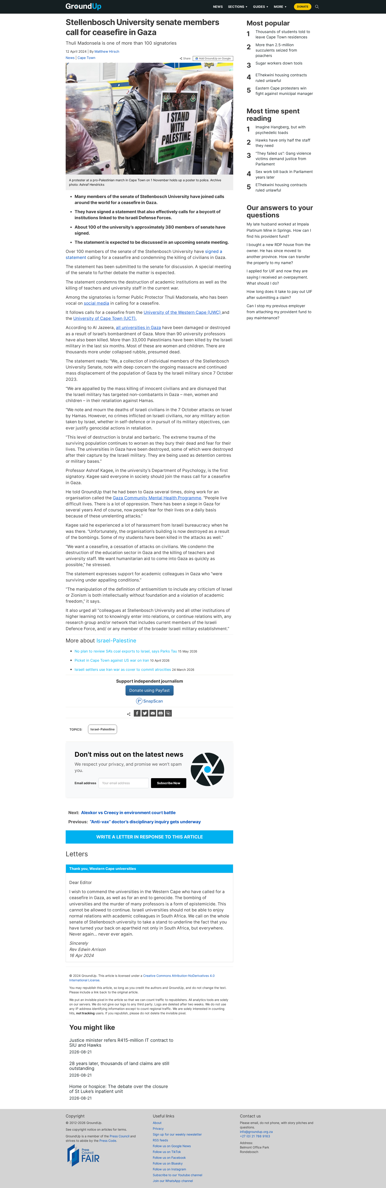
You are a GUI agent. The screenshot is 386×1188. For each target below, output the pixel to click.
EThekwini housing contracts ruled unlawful (281, 78)
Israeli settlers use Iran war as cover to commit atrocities (123, 669)
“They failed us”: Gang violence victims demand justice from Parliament (283, 159)
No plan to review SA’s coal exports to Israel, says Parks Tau (126, 651)
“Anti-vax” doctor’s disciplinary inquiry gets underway (145, 821)
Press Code (107, 1140)
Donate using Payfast (149, 690)
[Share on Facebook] (138, 715)
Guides (261, 6)
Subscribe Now (168, 783)
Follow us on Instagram (169, 1169)
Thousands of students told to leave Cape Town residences (283, 34)
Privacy (158, 1128)
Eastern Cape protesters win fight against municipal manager (284, 91)
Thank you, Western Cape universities (102, 868)
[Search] (317, 6)
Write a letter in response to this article (149, 837)
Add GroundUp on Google (215, 58)
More (280, 6)
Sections (238, 6)
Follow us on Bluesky (168, 1163)
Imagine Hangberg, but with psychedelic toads (281, 130)
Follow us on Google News (172, 1146)
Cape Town (86, 58)
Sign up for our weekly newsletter (177, 1134)
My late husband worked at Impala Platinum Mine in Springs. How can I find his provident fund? (279, 230)
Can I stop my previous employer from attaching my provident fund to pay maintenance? (279, 312)
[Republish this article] (168, 715)
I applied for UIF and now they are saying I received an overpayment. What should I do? (277, 277)
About (157, 1123)
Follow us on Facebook (169, 1157)
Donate (302, 6)
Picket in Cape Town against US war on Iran (112, 660)
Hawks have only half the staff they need (283, 143)
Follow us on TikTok (167, 1152)
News (218, 6)
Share (187, 58)
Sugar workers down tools (279, 63)
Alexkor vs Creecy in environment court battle (128, 812)
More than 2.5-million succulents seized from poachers (276, 50)
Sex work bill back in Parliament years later (284, 174)
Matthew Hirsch (106, 51)
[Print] (161, 715)
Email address (85, 783)
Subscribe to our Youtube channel (177, 1175)
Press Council (119, 1136)
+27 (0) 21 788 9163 (255, 1136)
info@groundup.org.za (256, 1132)
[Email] (153, 715)
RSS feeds (160, 1140)
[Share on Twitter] (145, 715)
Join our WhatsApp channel (173, 1181)
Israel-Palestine (116, 640)
